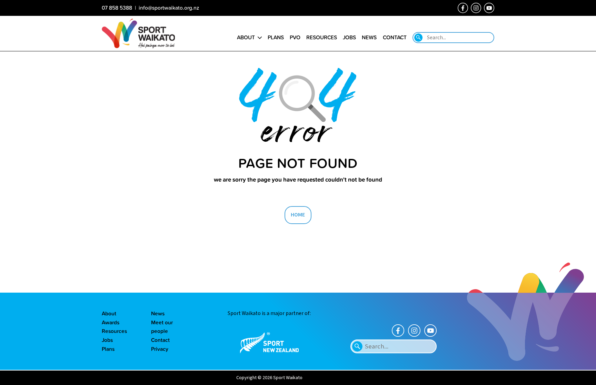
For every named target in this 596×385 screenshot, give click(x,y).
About (246, 37)
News (369, 37)
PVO (295, 37)
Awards (110, 322)
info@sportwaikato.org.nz (169, 7)
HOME (298, 215)
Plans (276, 37)
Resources (321, 37)
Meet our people (162, 326)
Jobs (349, 37)
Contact (395, 37)
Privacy (159, 349)
